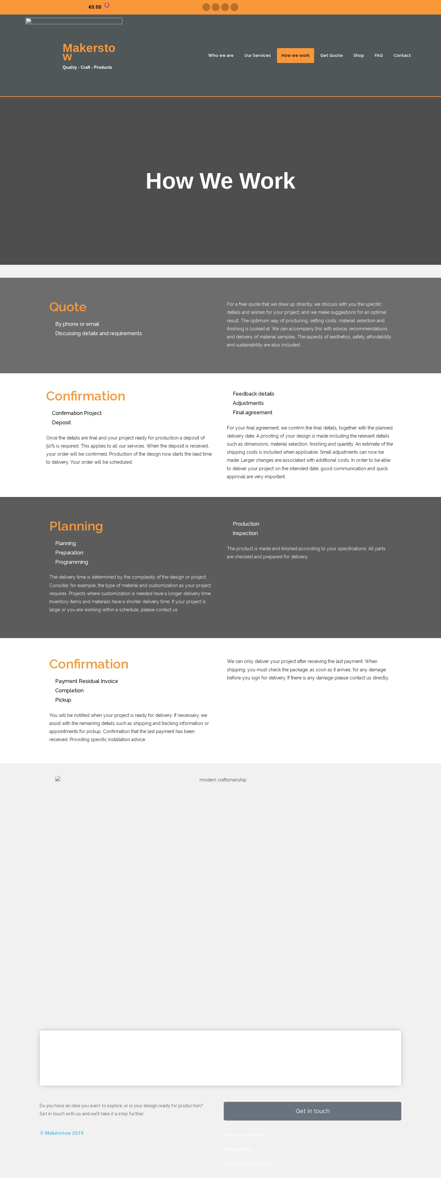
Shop (359, 55)
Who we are (221, 55)
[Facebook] (206, 7)
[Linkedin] (234, 7)
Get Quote (331, 55)
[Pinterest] (225, 7)
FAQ (379, 55)
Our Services (257, 55)
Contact (402, 55)
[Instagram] (216, 7)
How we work (296, 55)
